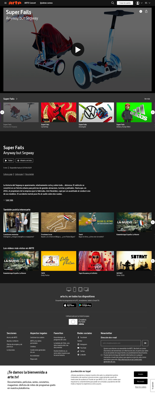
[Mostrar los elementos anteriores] (2, 112)
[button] (113, 3)
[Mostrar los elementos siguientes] (153, 112)
